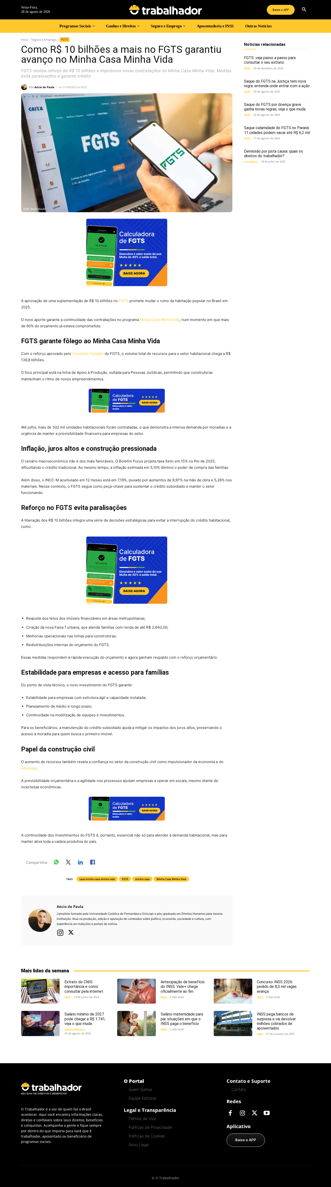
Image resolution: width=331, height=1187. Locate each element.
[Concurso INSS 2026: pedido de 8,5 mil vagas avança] (233, 991)
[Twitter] (71, 933)
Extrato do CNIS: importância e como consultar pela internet (83, 986)
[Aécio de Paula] (25, 87)
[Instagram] (60, 932)
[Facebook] (230, 1113)
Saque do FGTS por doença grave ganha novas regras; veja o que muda (275, 106)
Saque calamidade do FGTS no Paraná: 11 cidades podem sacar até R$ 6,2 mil (277, 130)
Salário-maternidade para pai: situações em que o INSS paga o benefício (182, 1019)
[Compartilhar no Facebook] (92, 863)
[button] (304, 10)
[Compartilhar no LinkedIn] (80, 863)
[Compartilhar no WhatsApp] (56, 863)
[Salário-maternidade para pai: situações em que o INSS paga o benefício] (136, 1023)
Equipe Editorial (142, 1098)
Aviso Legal (139, 1144)
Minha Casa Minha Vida (160, 319)
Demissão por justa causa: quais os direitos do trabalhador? (273, 153)
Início (24, 40)
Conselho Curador (87, 353)
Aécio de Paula (44, 87)
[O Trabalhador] (165, 10)
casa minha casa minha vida (97, 879)
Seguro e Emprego (43, 40)
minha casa (142, 879)
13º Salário (251, 162)
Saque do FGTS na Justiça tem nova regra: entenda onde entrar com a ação (277, 83)
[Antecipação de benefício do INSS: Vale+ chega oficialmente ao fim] (136, 991)
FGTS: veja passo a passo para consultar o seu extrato (270, 60)
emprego (29, 768)
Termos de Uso (142, 1118)
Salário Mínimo (74, 1029)
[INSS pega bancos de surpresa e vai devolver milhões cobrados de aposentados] (233, 1023)
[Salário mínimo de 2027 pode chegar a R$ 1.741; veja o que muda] (40, 1023)
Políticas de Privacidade (150, 1127)
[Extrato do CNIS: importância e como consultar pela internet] (40, 991)
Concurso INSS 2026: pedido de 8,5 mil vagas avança (277, 986)
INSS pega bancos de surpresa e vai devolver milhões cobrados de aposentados (276, 1021)
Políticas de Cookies (147, 1135)
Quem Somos (140, 1089)
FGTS (64, 40)
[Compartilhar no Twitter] (68, 863)
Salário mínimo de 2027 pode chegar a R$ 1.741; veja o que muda (84, 1019)
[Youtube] (266, 1113)
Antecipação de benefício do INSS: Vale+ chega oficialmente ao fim (183, 986)
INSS (67, 997)
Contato (238, 1089)
